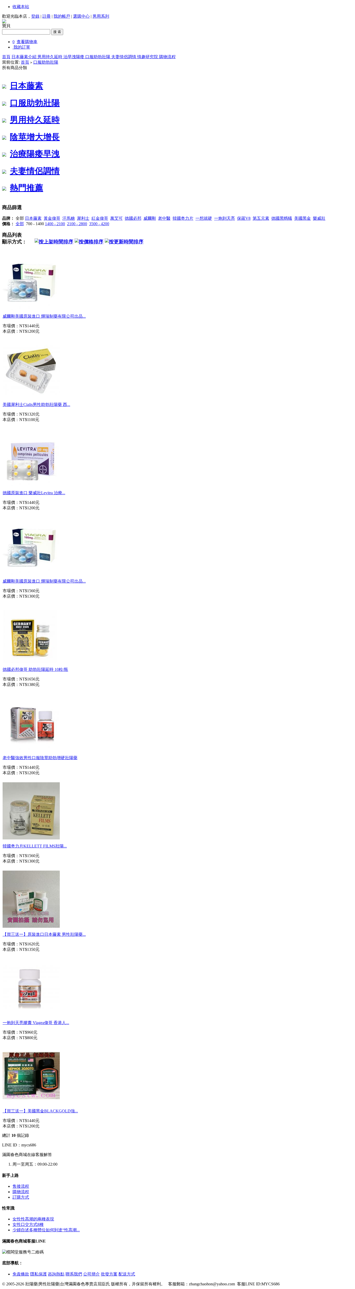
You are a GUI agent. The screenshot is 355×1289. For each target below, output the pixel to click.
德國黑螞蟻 (281, 218)
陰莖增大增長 (35, 137)
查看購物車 (27, 41)
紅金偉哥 (99, 218)
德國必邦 (133, 218)
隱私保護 (38, 1274)
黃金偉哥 (52, 218)
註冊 (46, 16)
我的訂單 (22, 47)
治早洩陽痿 (74, 57)
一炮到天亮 (224, 218)
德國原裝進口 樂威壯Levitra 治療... (34, 493)
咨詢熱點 (56, 1274)
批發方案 (109, 1274)
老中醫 (164, 218)
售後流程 (20, 1186)
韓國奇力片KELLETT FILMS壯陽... (35, 846)
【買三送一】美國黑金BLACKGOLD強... (40, 1111)
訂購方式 (20, 1197)
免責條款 (20, 1274)
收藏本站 (20, 6)
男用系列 (101, 16)
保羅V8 (244, 218)
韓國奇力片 (183, 218)
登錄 (35, 16)
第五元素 (261, 218)
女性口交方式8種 (28, 1224)
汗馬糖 (68, 218)
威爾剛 (149, 218)
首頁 (6, 57)
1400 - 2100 (55, 224)
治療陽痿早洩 (35, 153)
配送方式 (127, 1274)
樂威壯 (319, 218)
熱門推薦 (26, 187)
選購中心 (81, 16)
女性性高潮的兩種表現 (33, 1219)
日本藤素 (26, 85)
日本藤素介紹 (24, 57)
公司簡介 (91, 1274)
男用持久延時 (50, 57)
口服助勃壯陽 (98, 57)
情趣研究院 (148, 57)
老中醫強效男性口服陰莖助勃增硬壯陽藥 (40, 758)
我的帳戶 (62, 16)
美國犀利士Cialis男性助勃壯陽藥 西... (36, 404)
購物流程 (167, 57)
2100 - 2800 (77, 224)
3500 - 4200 (99, 224)
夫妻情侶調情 (124, 57)
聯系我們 (73, 1274)
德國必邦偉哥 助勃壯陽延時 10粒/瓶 (35, 669)
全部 (20, 224)
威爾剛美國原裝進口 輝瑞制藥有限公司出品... (44, 316)
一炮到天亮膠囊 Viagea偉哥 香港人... (36, 1022)
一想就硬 (203, 218)
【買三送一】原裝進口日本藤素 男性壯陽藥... (44, 934)
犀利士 (83, 218)
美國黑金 (302, 218)
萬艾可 (116, 218)
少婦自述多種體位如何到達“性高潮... (46, 1230)
